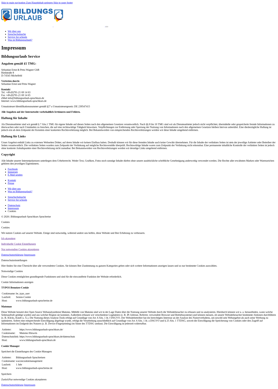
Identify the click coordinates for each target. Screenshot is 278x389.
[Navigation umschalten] (107, 26)
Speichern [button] (6, 374)
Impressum (29, 254)
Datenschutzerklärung (12, 254)
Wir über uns (14, 188)
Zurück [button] (5, 379)
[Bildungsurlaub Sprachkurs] (53, 25)
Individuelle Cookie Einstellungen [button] (18, 244)
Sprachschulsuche (17, 197)
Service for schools (17, 200)
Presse (11, 183)
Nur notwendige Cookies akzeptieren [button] (20, 249)
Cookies (5, 222)
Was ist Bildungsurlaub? (20, 191)
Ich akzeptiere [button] (8, 238)
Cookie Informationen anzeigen (17, 282)
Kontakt (12, 180)
